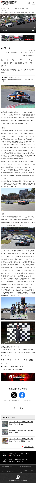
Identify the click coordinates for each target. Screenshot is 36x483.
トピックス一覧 (29, 447)
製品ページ (19, 369)
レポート (32, 52)
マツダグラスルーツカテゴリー (19, 52)
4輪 (8, 52)
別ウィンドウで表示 (28, 56)
